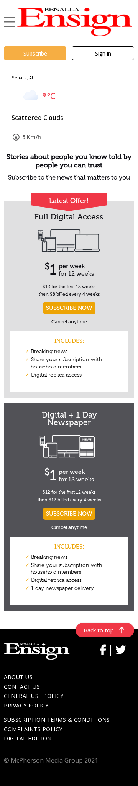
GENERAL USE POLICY (33, 695)
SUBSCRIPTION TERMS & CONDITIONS (57, 719)
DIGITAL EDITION (28, 738)
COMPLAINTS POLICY (33, 729)
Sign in (103, 53)
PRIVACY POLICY (26, 705)
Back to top (99, 630)
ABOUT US (18, 677)
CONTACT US (22, 686)
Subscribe (35, 53)
